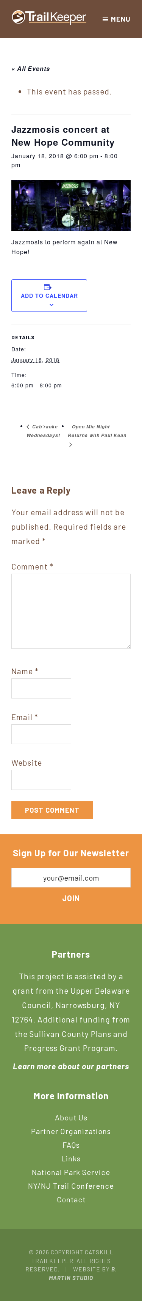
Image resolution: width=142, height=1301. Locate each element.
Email (24, 717)
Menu (121, 19)
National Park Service (71, 1172)
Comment (32, 566)
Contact (71, 1199)
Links (71, 1158)
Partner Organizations (71, 1131)
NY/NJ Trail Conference (71, 1185)
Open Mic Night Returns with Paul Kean (97, 431)
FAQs (71, 1144)
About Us (71, 1117)
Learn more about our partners (71, 1066)
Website (26, 762)
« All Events (30, 68)
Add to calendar (49, 295)
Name (25, 671)
